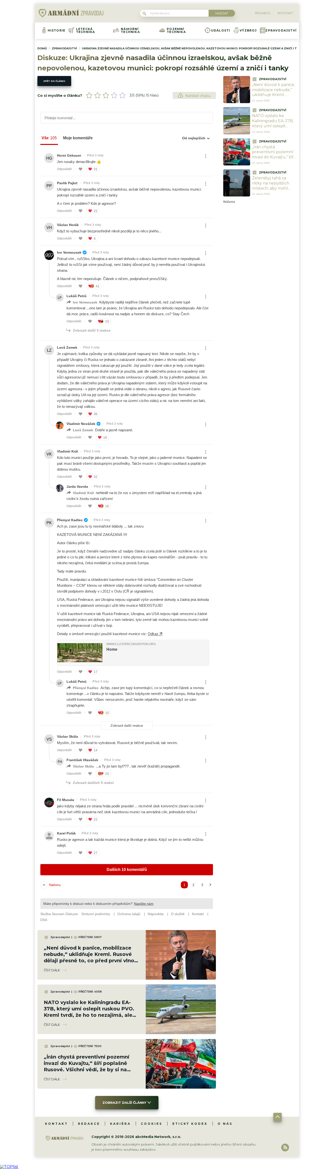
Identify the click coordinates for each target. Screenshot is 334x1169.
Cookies (151, 1124)
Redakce (89, 1124)
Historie (57, 30)
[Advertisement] (260, 276)
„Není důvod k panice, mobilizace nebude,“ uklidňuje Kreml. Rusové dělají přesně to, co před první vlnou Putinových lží (273, 97)
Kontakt (56, 1124)
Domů (42, 48)
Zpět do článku (54, 81)
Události (220, 30)
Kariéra (120, 1124)
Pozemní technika (176, 30)
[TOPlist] (9, 1166)
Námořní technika (130, 30)
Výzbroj (248, 30)
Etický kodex (190, 1124)
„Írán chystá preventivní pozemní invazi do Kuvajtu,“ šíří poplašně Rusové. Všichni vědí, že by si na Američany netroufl (274, 160)
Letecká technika (85, 30)
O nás (225, 1124)
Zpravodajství (281, 30)
